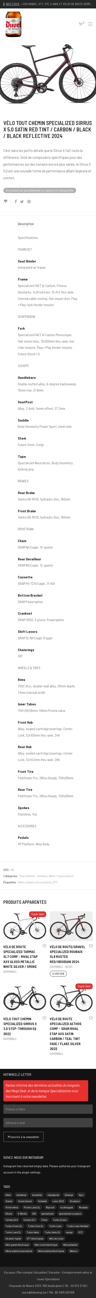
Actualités (40, 1272)
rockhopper (66, 1207)
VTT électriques (35, 1238)
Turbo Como (60, 1219)
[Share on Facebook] (16, 202)
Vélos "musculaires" (61, 876)
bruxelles (37, 1194)
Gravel (9, 1201)
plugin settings (31, 1172)
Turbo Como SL (14, 1225)
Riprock (50, 1207)
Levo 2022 (58, 1201)
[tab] (48, 224)
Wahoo (73, 1250)
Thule (44, 1219)
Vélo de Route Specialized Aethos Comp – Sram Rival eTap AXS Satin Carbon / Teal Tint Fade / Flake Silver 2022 (65, 1034)
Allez (8, 1194)
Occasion (75, 1201)
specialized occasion (70, 1213)
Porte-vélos (12, 1207)
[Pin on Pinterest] (29, 202)
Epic (81, 1194)
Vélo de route (56, 1238)
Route (9, 1213)
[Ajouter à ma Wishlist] (7, 201)
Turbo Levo (55, 1225)
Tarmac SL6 (12, 1219)
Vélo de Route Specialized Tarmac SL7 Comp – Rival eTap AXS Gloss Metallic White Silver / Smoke (20, 957)
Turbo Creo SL (36, 1225)
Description (26, 224)
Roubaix (83, 1207)
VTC (55, 882)
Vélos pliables (70, 1244)
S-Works (22, 1213)
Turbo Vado (33, 1232)
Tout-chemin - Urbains (33, 876)
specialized (47, 1213)
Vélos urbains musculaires (35, 882)
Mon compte (24, 1272)
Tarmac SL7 (29, 1219)
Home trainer (25, 1201)
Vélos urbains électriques (51, 1250)
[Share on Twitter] (22, 202)
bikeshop (21, 1194)
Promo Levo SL (32, 1207)
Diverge (69, 1194)
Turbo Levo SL (13, 1232)
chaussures (53, 1194)
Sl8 (34, 1213)
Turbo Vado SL (52, 1232)
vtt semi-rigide (13, 1238)
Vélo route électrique (46, 1244)
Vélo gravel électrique (17, 1244)
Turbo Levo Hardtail (77, 1225)
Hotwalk (42, 1201)
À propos (9, 1272)
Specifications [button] (28, 237)
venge (69, 1232)
